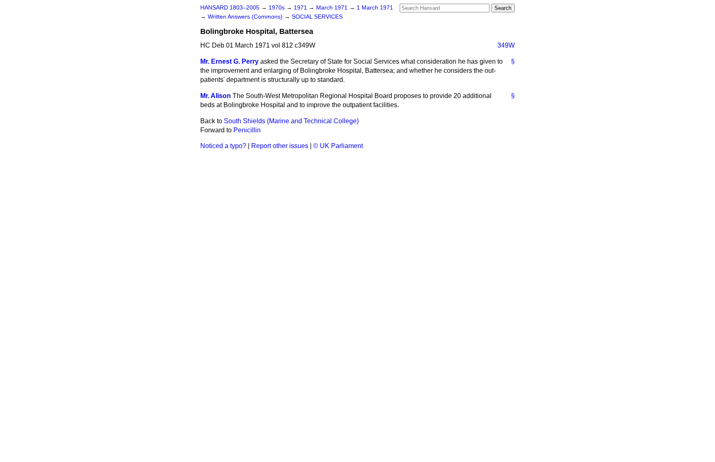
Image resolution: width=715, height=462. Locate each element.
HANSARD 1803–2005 (229, 8)
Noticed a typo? (223, 145)
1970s (277, 8)
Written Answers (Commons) (246, 17)
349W (506, 45)
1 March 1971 (375, 8)
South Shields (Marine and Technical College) (291, 120)
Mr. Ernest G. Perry (229, 61)
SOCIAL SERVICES (317, 17)
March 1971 (332, 8)
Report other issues (279, 145)
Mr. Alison (215, 95)
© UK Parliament (338, 145)
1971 (301, 8)
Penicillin (247, 130)
